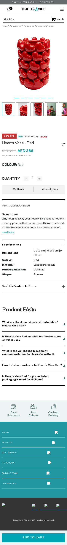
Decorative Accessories (35, 26)
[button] (33, 245)
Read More (8, 232)
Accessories (16, 26)
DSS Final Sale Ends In (24, 2)
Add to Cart (33, 537)
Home (4, 26)
